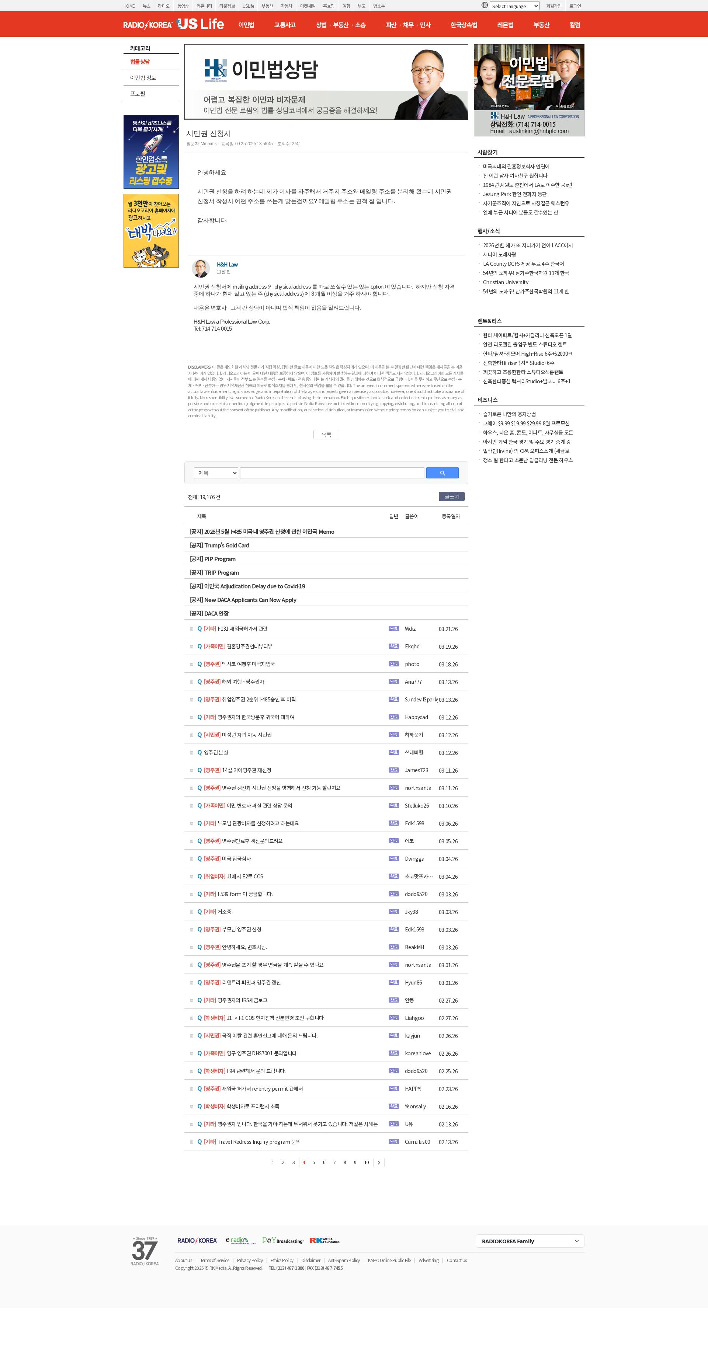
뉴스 (146, 6)
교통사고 (285, 24)
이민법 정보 (143, 77)
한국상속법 (464, 24)
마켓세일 (308, 6)
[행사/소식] (529, 233)
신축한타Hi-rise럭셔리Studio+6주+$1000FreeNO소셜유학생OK (518, 366)
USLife (248, 6)
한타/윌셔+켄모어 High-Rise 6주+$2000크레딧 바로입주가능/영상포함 (528, 357)
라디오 (163, 6)
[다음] (379, 1162)
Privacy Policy (250, 1260)
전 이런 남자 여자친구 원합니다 (515, 175)
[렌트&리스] (529, 323)
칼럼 (575, 24)
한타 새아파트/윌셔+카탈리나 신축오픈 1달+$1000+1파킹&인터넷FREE (527, 338)
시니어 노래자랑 (499, 254)
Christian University (505, 282)
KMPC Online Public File (389, 1260)
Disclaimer (311, 1260)
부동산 (267, 6)
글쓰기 (452, 496)
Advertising (428, 1260)
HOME (129, 6)
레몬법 (505, 24)
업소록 (379, 6)
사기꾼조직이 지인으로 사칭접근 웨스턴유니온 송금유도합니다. (526, 206)
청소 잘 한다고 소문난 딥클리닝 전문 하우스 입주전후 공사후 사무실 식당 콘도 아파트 (528, 463)
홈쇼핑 (328, 6)
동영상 (183, 6)
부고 (361, 6)
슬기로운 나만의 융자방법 (509, 414)
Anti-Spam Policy (344, 1260)
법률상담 (140, 61)
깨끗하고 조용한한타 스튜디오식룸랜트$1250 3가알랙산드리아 (523, 375)
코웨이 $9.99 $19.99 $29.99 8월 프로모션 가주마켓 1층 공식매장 (526, 426)
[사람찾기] (529, 154)
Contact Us (457, 1260)
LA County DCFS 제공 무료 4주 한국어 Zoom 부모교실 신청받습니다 (523, 267)
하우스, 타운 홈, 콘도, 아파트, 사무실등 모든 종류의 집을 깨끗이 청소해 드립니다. (528, 436)
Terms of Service (214, 1260)
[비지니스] (529, 402)
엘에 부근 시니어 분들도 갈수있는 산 (520, 212)
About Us (183, 1260)
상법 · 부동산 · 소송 (341, 24)
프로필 (137, 93)
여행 (346, 6)
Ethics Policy (282, 1260)
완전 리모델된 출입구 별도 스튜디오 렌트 (525, 344)
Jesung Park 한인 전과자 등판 (514, 194)
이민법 (246, 24)
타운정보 (227, 6)
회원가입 (554, 6)
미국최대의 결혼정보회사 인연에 (516, 166)
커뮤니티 (204, 6)
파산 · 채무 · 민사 (408, 24)
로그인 (575, 6)
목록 (327, 435)
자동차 (286, 6)
